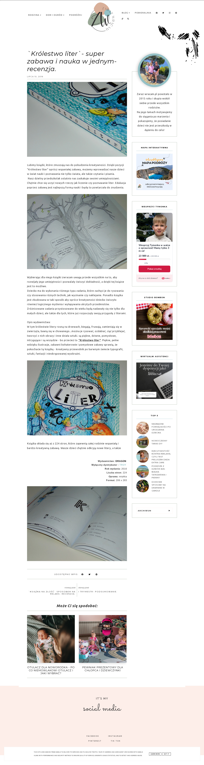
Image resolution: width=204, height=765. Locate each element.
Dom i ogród (54, 15)
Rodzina (34, 15)
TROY (122, 465)
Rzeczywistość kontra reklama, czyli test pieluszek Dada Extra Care (161, 456)
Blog (125, 13)
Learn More (155, 754)
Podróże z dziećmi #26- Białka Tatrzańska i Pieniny (159, 472)
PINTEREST (95, 741)
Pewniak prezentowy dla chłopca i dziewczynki (102, 669)
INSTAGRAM (115, 736)
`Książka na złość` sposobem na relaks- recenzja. (51, 592)
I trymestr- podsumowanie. (97, 591)
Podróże (75, 15)
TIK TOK (116, 741)
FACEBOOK (93, 736)
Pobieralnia (143, 13)
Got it (166, 754)
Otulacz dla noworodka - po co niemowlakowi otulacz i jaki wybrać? (51, 670)
